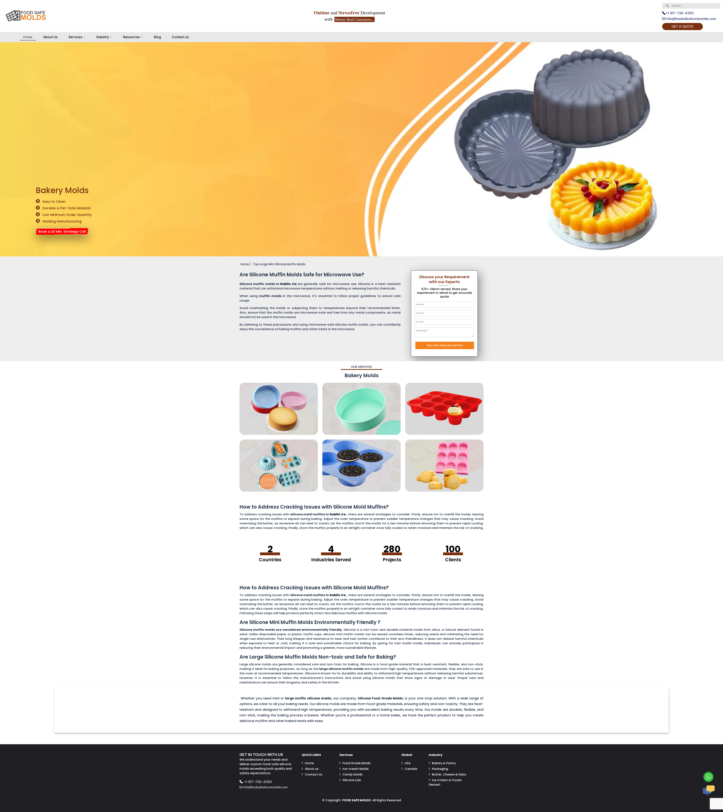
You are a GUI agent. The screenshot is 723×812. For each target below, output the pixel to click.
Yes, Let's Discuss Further (444, 345)
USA (408, 763)
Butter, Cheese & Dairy (449, 774)
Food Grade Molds (356, 763)
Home (27, 37)
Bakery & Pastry (444, 763)
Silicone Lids (351, 780)
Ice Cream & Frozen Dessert (445, 782)
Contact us (180, 37)
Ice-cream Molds (355, 769)
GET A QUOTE (682, 26)
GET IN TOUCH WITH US (261, 754)
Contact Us (313, 774)
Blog (157, 37)
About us (312, 769)
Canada (411, 769)
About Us (50, 37)
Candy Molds (352, 774)
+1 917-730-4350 (680, 13)
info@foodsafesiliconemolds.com (691, 19)
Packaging (440, 769)
